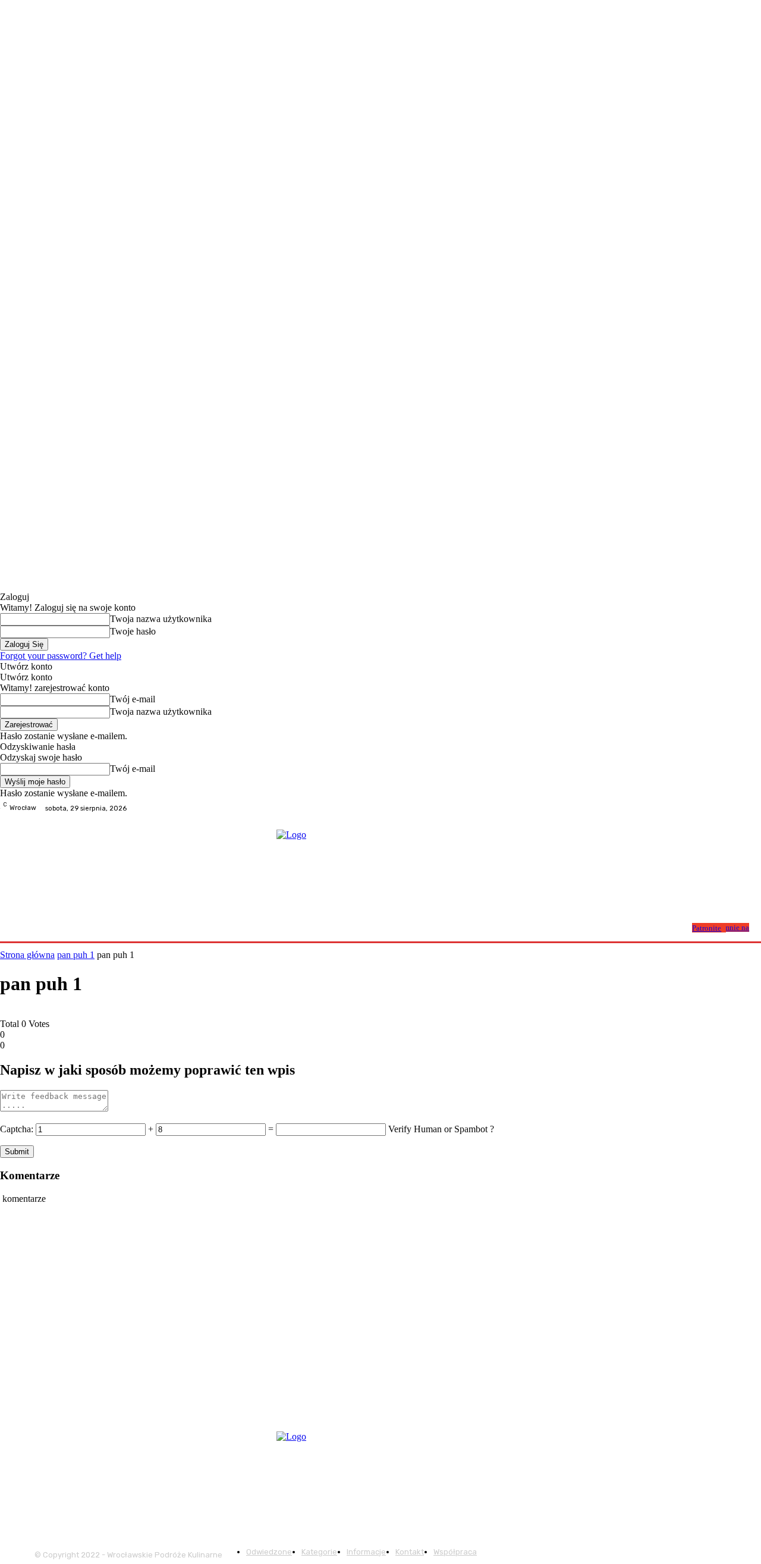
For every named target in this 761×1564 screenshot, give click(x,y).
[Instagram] (739, 808)
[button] (679, 927)
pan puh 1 (76, 955)
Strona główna (27, 955)
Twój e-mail (132, 699)
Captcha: (16, 1129)
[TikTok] (754, 808)
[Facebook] (725, 808)
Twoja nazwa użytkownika (161, 619)
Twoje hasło (133, 631)
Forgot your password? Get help (60, 656)
